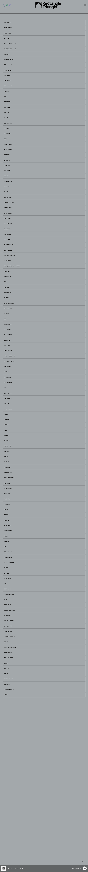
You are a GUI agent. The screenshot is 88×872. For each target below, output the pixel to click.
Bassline (7, 91)
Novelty (7, 493)
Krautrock (8, 409)
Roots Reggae (9, 562)
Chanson (7, 160)
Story (6, 642)
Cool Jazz (7, 186)
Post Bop (7, 520)
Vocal (6, 695)
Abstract (7, 22)
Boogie (6, 128)
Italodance (8, 382)
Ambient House (9, 59)
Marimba (7, 440)
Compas (7, 176)
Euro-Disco (8, 250)
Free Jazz (7, 271)
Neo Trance (8, 472)
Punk (6, 536)
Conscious (8, 181)
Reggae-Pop (8, 552)
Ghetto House (9, 303)
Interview (7, 377)
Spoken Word (8, 631)
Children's (7, 165)
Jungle (6, 403)
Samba (6, 573)
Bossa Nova (8, 144)
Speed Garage (9, 620)
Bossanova (8, 149)
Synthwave (8, 652)
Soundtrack (8, 615)
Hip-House (7, 366)
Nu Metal (7, 499)
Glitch (6, 313)
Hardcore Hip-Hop (10, 356)
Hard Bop (7, 345)
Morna (6, 462)
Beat (5, 96)
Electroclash (9, 244)
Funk (6, 282)
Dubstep (7, 239)
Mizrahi (6, 451)
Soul (6, 599)
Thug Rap (7, 668)
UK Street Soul (9, 689)
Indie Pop (7, 372)
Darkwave (7, 218)
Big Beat (7, 112)
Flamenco (7, 260)
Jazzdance (8, 398)
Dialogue (7, 229)
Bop (5, 139)
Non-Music (8, 488)
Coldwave (7, 170)
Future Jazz (8, 292)
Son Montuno (9, 594)
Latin (6, 414)
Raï (5, 546)
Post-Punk (7, 525)
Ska (5, 583)
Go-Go (6, 319)
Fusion (6, 287)
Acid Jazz (7, 33)
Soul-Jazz (7, 605)
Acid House (8, 27)
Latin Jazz (7, 419)
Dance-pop (8, 207)
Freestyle (7, 276)
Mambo (6, 435)
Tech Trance (8, 657)
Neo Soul (7, 467)
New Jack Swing (9, 477)
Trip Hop (7, 684)
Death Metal (8, 223)
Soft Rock (7, 589)
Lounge (6, 425)
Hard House (8, 350)
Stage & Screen (9, 636)
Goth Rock (8, 329)
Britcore (7, 154)
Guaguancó (8, 335)
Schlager (7, 578)
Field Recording (9, 255)
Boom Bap (7, 133)
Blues (6, 117)
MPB (5, 430)
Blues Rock (8, 123)
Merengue (7, 446)
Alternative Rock (10, 49)
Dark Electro (9, 213)
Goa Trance (8, 324)
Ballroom (7, 80)
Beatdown (7, 102)
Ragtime (7, 541)
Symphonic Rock (10, 647)
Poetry (6, 515)
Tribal (6, 673)
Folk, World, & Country (12, 266)
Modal (6, 456)
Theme (6, 663)
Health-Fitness (9, 361)
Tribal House (8, 679)
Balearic (7, 75)
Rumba (6, 567)
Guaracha (7, 340)
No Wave (7, 483)
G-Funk (6, 297)
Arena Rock (8, 64)
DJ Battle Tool (9, 202)
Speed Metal (8, 626)
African (7, 38)
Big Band (7, 107)
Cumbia (6, 192)
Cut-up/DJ (7, 197)
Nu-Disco (7, 504)
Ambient (7, 54)
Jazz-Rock (7, 393)
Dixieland (7, 234)
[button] (4, 5)
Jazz (5, 387)
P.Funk (6, 509)
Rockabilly (8, 557)
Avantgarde (8, 70)
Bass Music (8, 86)
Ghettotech (8, 308)
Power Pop (8, 530)
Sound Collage (9, 610)
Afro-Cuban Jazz (10, 43)
